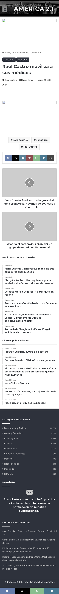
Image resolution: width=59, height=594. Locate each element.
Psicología (9, 469)
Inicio (7, 52)
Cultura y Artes (12, 438)
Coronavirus (20, 140)
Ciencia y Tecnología (14, 453)
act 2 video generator (13, 565)
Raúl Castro (30, 146)
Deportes (9, 458)
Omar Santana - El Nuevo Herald (19, 80)
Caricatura (36, 52)
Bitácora (8, 474)
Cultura (8, 443)
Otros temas (10, 448)
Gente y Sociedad (20, 52)
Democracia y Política (15, 428)
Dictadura (22, 59)
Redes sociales (11, 463)
